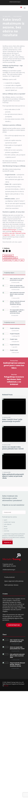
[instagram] (8, 688)
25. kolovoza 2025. (15, 282)
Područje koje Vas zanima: (9, 517)
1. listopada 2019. (15, 341)
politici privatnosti (7, 539)
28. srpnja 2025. (14, 315)
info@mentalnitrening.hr (14, 1)
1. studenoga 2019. (15, 336)
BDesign (6, 685)
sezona (16, 260)
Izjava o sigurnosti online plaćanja (13, 581)
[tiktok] (17, 3)
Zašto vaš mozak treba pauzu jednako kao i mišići (13, 448)
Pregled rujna (13, 339)
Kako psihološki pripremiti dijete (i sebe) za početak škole (17, 294)
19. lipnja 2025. (7, 16)
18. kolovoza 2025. (15, 289)
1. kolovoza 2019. (15, 352)
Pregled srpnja (14, 350)
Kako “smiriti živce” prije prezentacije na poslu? (12, 420)
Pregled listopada (14, 333)
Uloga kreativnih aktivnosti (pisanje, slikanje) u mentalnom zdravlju (17, 303)
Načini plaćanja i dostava (11, 585)
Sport (22, 260)
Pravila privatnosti (9, 577)
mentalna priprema (8, 255)
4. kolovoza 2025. (15, 306)
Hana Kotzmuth (17, 16)
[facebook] (10, 3)
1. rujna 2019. (14, 347)
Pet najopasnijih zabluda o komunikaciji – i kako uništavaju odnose (17, 311)
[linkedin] (12, 3)
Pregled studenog (14, 328)
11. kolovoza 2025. (15, 298)
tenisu (13, 235)
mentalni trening (7, 260)
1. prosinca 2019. (15, 330)
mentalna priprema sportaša (10, 257)
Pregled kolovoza (14, 344)
